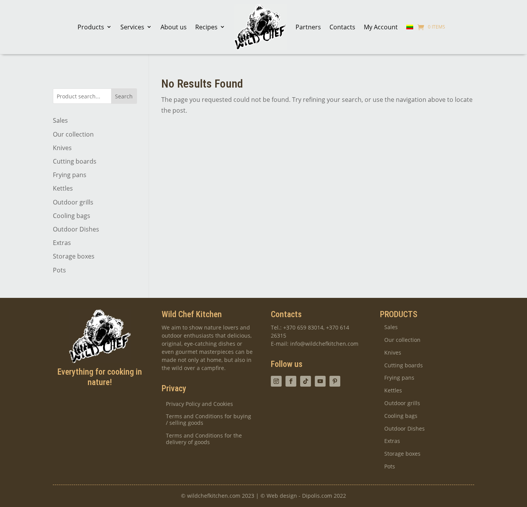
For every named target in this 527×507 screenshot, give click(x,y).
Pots (59, 270)
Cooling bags (71, 215)
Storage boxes (74, 256)
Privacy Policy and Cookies (199, 404)
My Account (381, 27)
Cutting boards (74, 161)
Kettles (63, 188)
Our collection (73, 134)
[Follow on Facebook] (290, 381)
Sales (60, 120)
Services (132, 27)
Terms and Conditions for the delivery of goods (204, 439)
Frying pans (69, 175)
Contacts (342, 27)
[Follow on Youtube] (320, 381)
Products (91, 27)
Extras (62, 242)
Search (124, 96)
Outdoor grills (73, 202)
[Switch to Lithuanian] (409, 27)
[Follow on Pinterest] (334, 381)
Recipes (206, 27)
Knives (62, 148)
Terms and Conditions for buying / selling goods (208, 419)
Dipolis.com (317, 495)
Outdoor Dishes (76, 229)
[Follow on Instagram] (276, 381)
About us (173, 27)
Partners (308, 27)
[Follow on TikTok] (305, 381)
